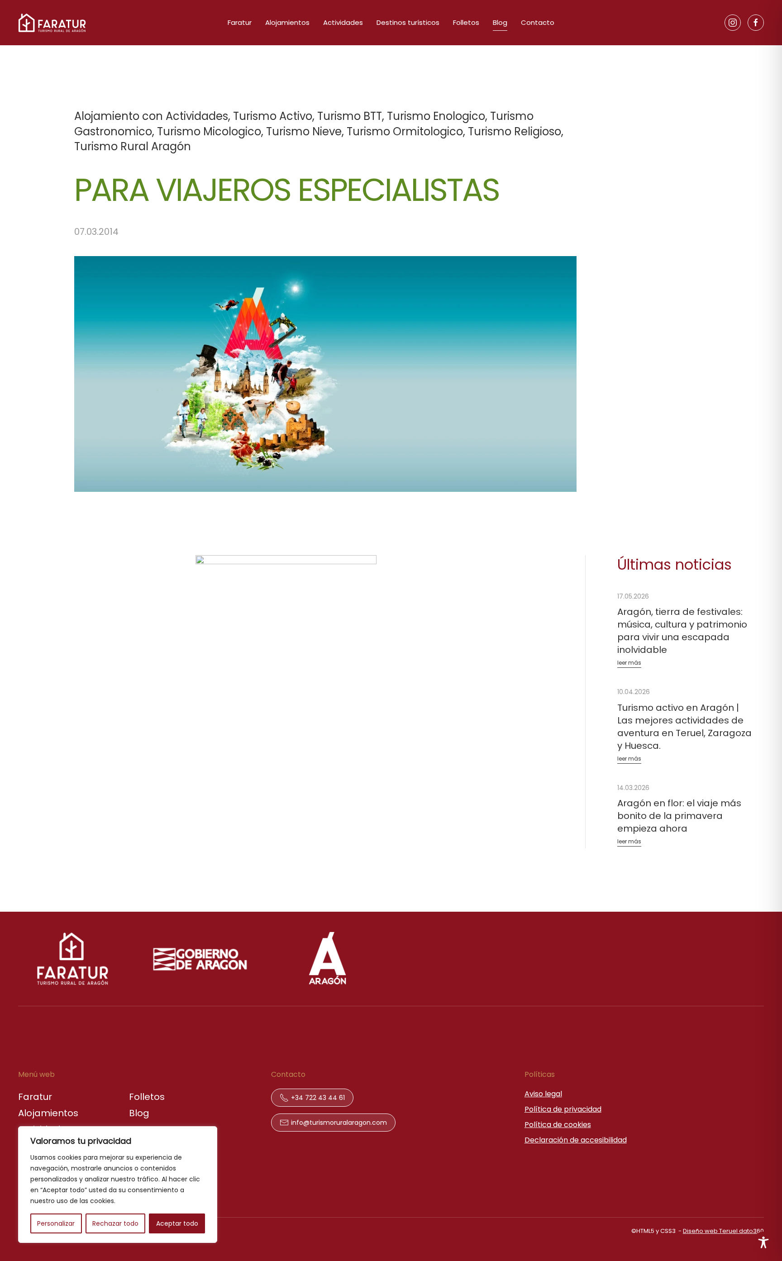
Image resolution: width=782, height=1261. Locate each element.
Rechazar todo (115, 1223)
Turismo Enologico (436, 116)
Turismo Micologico (209, 131)
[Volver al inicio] (52, 22)
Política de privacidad (563, 1109)
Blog (500, 22)
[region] (117, 1184)
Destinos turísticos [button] (408, 22)
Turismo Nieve (304, 131)
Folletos (466, 22)
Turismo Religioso (514, 131)
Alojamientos (287, 22)
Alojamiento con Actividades (151, 116)
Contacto (537, 22)
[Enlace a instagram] (733, 22)
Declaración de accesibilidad (576, 1140)
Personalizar (56, 1223)
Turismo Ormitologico (405, 131)
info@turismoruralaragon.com (339, 1122)
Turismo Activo (272, 116)
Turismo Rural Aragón (132, 146)
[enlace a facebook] (756, 22)
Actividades (343, 22)
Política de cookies (558, 1124)
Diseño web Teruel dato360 (723, 1231)
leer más (629, 662)
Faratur (35, 1096)
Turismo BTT (349, 116)
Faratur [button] (240, 22)
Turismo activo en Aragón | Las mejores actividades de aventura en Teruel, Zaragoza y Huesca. (684, 726)
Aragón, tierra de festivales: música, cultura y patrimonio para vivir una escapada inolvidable (682, 630)
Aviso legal (543, 1094)
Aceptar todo (177, 1223)
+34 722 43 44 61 (318, 1097)
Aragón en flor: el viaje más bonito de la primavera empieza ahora (679, 816)
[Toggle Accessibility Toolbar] (763, 1242)
